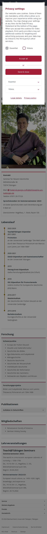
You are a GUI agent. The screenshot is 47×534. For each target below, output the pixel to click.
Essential (14, 48)
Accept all (23, 59)
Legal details (16, 98)
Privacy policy (30, 98)
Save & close (23, 72)
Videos (30, 48)
